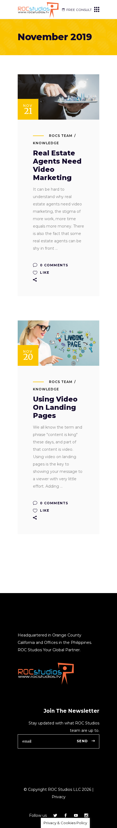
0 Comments (53, 265)
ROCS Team (60, 136)
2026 (86, 789)
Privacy (59, 796)
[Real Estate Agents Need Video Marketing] (58, 97)
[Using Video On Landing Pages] (58, 343)
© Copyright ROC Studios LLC (52, 789)
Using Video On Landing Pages (55, 407)
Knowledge (46, 143)
